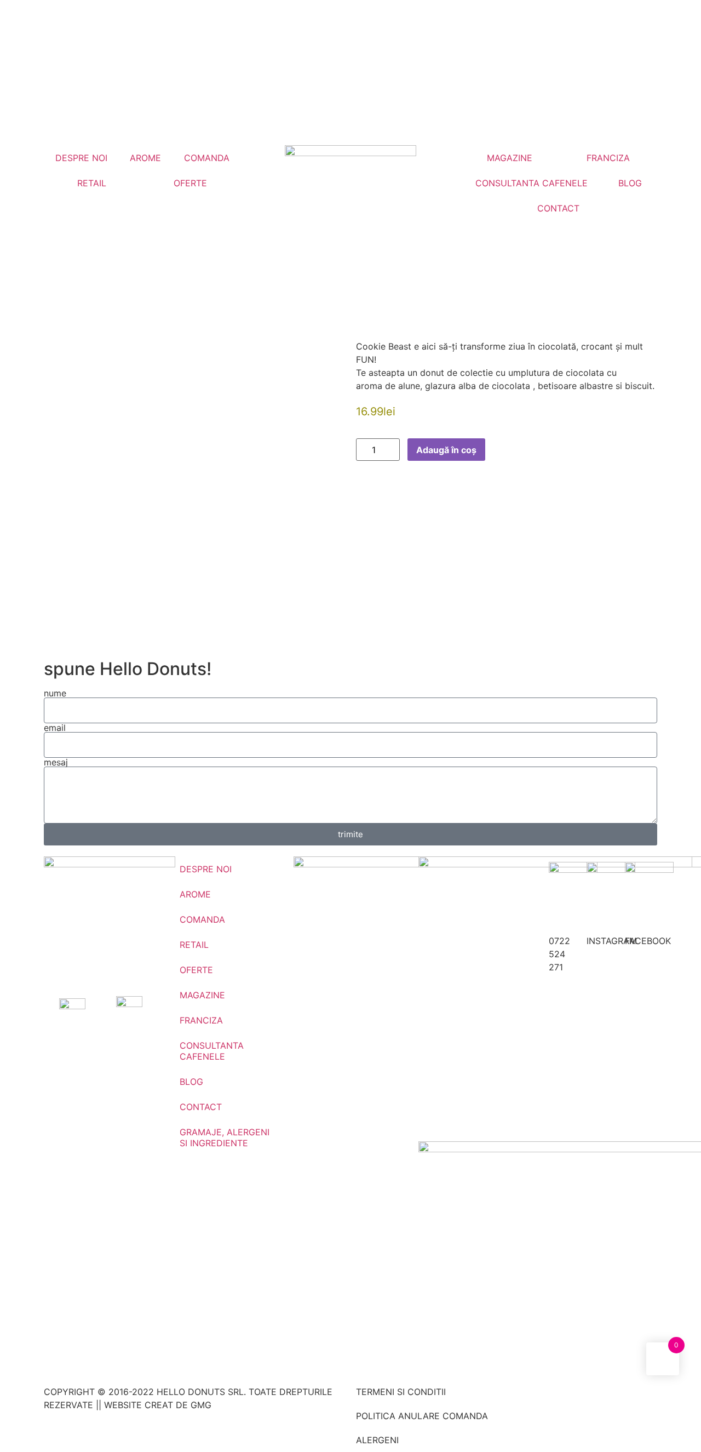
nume (55, 693)
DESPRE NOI (81, 157)
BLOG (630, 183)
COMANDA (206, 157)
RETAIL (91, 183)
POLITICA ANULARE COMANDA (422, 1415)
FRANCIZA (608, 157)
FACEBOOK (648, 940)
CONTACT (558, 208)
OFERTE (190, 183)
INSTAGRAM (612, 940)
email (55, 727)
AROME (145, 157)
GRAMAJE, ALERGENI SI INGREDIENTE (224, 1137)
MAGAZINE (509, 157)
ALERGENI (377, 1439)
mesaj (56, 762)
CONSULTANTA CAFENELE (531, 183)
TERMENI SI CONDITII (401, 1391)
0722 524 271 (559, 954)
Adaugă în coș (446, 449)
